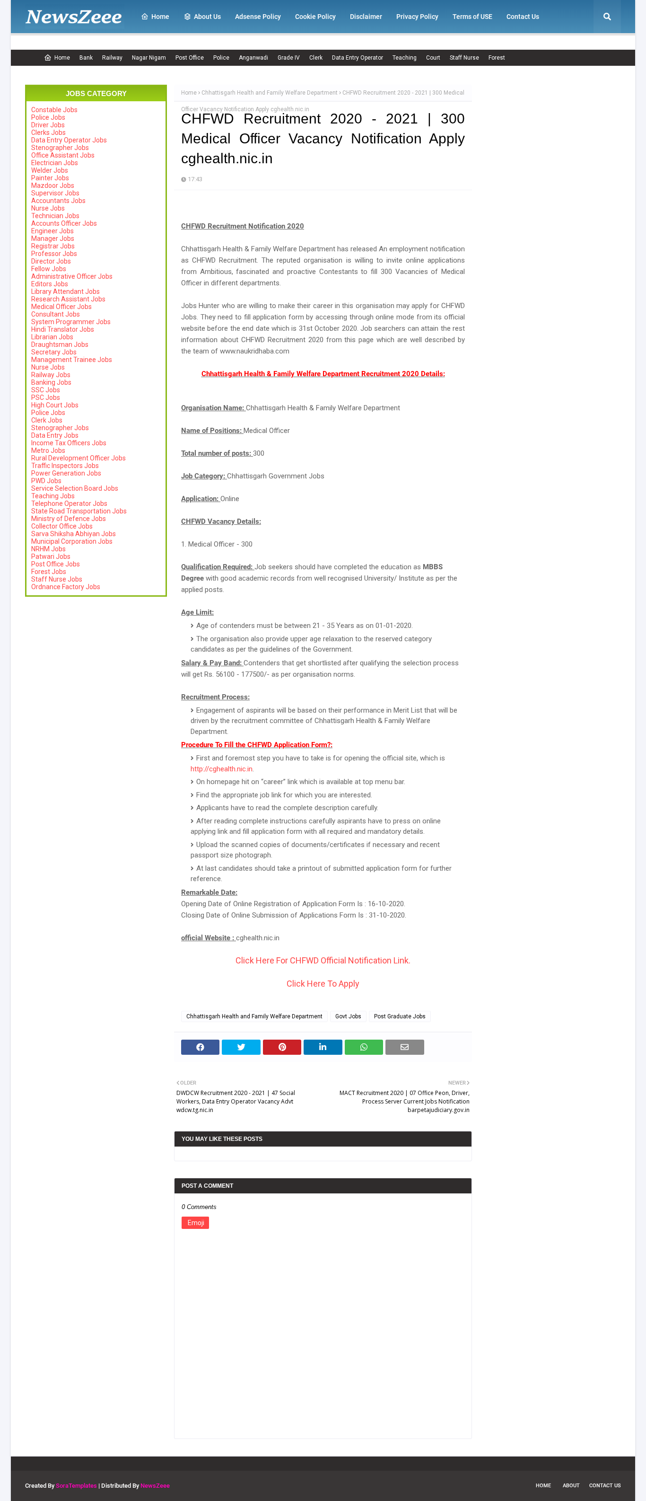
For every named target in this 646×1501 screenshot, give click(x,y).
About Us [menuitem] (207, 16)
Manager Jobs (52, 238)
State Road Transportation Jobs (79, 511)
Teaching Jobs (53, 496)
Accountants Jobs (58, 200)
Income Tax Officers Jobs (68, 443)
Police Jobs (48, 117)
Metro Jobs (48, 450)
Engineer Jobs (52, 231)
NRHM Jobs (48, 549)
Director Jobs (51, 261)
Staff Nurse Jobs (56, 579)
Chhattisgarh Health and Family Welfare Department (269, 92)
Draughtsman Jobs (59, 344)
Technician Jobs (55, 216)
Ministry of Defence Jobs (68, 518)
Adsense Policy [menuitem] (258, 16)
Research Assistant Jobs (68, 299)
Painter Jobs (50, 178)
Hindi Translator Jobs (62, 329)
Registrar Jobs (53, 246)
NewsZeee (155, 1485)
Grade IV (289, 57)
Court (433, 57)
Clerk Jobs (46, 420)
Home (62, 57)
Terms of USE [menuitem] (472, 16)
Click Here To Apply (323, 984)
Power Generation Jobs (66, 473)
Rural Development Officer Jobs (78, 458)
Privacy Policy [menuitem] (417, 16)
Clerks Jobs (48, 132)
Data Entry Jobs (55, 435)
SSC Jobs (45, 390)
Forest (497, 57)
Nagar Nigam (149, 57)
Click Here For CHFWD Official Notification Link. (323, 960)
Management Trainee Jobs (71, 359)
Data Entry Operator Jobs (69, 140)
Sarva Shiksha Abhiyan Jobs (73, 534)
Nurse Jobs (48, 208)
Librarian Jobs (52, 337)
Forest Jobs (48, 571)
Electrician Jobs (54, 163)
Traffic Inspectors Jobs (65, 465)
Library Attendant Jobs (65, 291)
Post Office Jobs (55, 564)
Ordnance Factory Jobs (65, 587)
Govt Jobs (348, 1016)
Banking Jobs (51, 382)
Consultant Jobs (55, 314)
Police (221, 57)
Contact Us (605, 1486)
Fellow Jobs (48, 269)
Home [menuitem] (160, 16)
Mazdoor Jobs (52, 185)
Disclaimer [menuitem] (366, 16)
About (571, 1486)
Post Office (189, 57)
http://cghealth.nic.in (222, 769)
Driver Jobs (48, 125)
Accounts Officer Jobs (64, 223)
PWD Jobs (46, 481)
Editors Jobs (49, 284)
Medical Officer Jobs (61, 306)
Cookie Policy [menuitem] (315, 16)
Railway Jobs (50, 375)
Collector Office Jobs (62, 526)
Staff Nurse (464, 57)
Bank (86, 57)
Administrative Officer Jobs (72, 276)
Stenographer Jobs (60, 147)
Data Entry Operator (357, 57)
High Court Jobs (55, 405)
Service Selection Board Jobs (74, 488)
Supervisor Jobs (55, 193)
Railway (112, 57)
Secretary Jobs (54, 352)
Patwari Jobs (50, 556)
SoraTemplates (76, 1485)
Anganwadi (253, 57)
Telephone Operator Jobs (69, 503)
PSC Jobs (45, 397)
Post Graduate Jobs (400, 1016)
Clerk (316, 57)
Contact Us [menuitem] (522, 16)
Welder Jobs (49, 170)
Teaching (405, 57)
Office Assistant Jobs (63, 155)
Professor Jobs (54, 253)
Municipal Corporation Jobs (72, 541)
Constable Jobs (54, 110)
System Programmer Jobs (71, 322)
